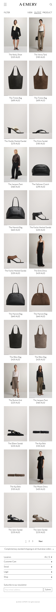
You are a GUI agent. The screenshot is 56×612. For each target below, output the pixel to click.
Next (40, 541)
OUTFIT (37, 12)
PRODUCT (47, 12)
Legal (6, 571)
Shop (6, 577)
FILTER (7, 12)
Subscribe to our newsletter (15, 585)
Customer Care (10, 561)
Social (6, 566)
